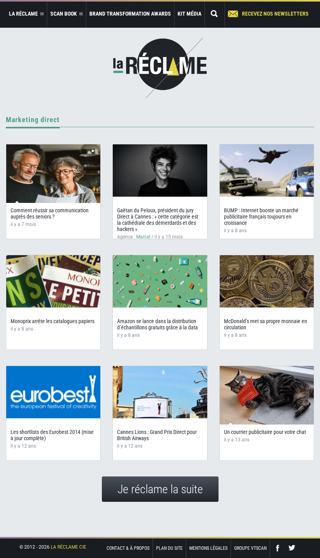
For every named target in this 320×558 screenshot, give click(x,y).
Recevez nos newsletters (275, 14)
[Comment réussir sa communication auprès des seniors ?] (53, 173)
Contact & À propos (128, 548)
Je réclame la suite (160, 489)
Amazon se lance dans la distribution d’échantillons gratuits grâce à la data (157, 324)
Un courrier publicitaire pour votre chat (265, 432)
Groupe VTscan (250, 548)
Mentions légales (208, 548)
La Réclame (160, 68)
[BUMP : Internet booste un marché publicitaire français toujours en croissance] (267, 170)
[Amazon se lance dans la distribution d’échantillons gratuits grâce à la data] (160, 281)
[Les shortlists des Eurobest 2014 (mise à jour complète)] (53, 392)
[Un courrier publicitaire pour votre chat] (267, 396)
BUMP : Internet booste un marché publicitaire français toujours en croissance (261, 216)
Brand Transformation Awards (130, 14)
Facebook (279, 548)
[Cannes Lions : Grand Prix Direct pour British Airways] (160, 392)
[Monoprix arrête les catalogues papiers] (53, 281)
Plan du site (169, 548)
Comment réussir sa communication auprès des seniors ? (50, 213)
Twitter (291, 548)
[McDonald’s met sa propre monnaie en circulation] (267, 281)
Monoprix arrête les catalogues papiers (52, 321)
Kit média (189, 14)
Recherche (214, 14)
